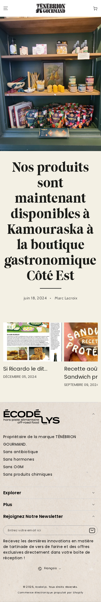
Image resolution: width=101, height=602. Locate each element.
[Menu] (5, 8)
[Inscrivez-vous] (93, 530)
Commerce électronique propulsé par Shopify (50, 592)
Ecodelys (41, 587)
